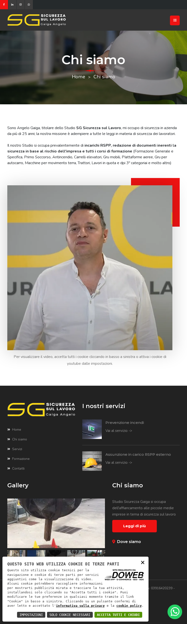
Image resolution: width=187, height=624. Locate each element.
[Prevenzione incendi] (92, 429)
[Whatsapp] (29, 4)
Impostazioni (31, 615)
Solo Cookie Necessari (69, 615)
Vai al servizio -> (118, 430)
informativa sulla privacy (80, 605)
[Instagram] (21, 4)
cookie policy (129, 605)
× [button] (142, 562)
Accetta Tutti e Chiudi (118, 615)
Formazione (21, 458)
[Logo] (56, 20)
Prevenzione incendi (124, 422)
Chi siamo (19, 439)
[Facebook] (4, 4)
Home (78, 76)
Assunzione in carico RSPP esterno (138, 454)
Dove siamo (129, 541)
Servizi (17, 449)
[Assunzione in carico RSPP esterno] (92, 461)
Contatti (18, 468)
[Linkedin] (12, 4)
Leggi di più (134, 526)
